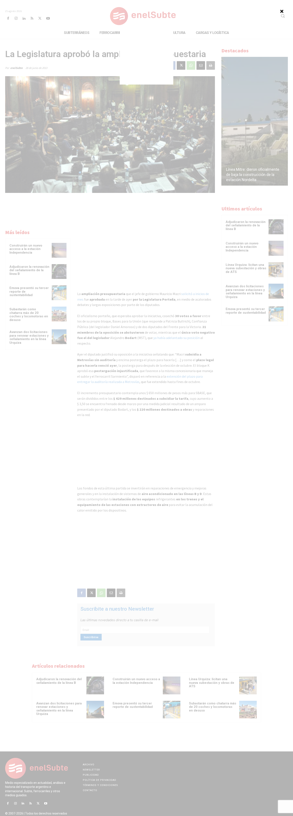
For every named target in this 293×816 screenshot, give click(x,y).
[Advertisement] (146, 58)
